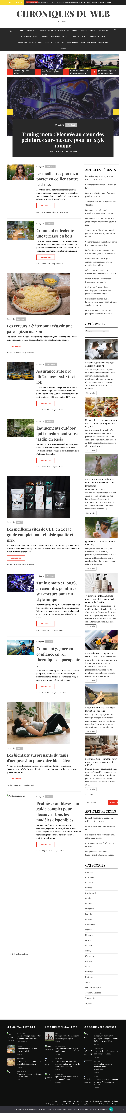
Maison (93, 36)
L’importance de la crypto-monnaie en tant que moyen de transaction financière (67, 1064)
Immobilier (55, 36)
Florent (61, 410)
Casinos (61, 30)
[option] (21, 64)
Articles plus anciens (19, 954)
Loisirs (85, 36)
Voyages (63, 48)
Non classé (89, 972)
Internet (65, 36)
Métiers (32, 42)
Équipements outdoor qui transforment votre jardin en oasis (57, 433)
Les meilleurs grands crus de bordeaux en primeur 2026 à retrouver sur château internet (101, 302)
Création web (73, 30)
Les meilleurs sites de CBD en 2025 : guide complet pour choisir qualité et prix (40, 534)
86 (91, 794)
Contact (21, 30)
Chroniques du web (63, 13)
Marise (74, 151)
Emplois (84, 30)
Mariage (101, 36)
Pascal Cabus (63, 212)
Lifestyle (75, 36)
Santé (56, 42)
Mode (40, 42)
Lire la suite (90, 393)
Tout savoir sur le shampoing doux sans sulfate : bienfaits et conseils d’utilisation (99, 598)
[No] (124, 1110)
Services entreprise (70, 42)
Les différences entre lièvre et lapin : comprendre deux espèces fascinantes (101, 482)
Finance (45, 36)
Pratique (48, 42)
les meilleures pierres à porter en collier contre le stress (57, 179)
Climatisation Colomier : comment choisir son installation (103, 1066)
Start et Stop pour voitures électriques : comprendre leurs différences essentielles (106, 1038)
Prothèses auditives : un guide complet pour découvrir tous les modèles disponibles (98, 262)
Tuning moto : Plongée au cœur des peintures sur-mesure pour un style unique (100, 233)
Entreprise (103, 30)
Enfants (93, 30)
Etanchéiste (26, 36)
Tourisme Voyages (88, 42)
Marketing (22, 42)
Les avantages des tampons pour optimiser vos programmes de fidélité (101, 761)
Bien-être (52, 30)
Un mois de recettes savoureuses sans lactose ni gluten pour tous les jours (101, 423)
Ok (111, 1109)
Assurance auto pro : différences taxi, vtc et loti (81, 2)
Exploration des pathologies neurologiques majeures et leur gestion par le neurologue (98, 290)
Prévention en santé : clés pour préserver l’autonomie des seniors (106, 1082)
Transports (103, 42)
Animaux (30, 30)
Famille (36, 36)
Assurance (41, 30)
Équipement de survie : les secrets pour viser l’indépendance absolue (63, 137)
